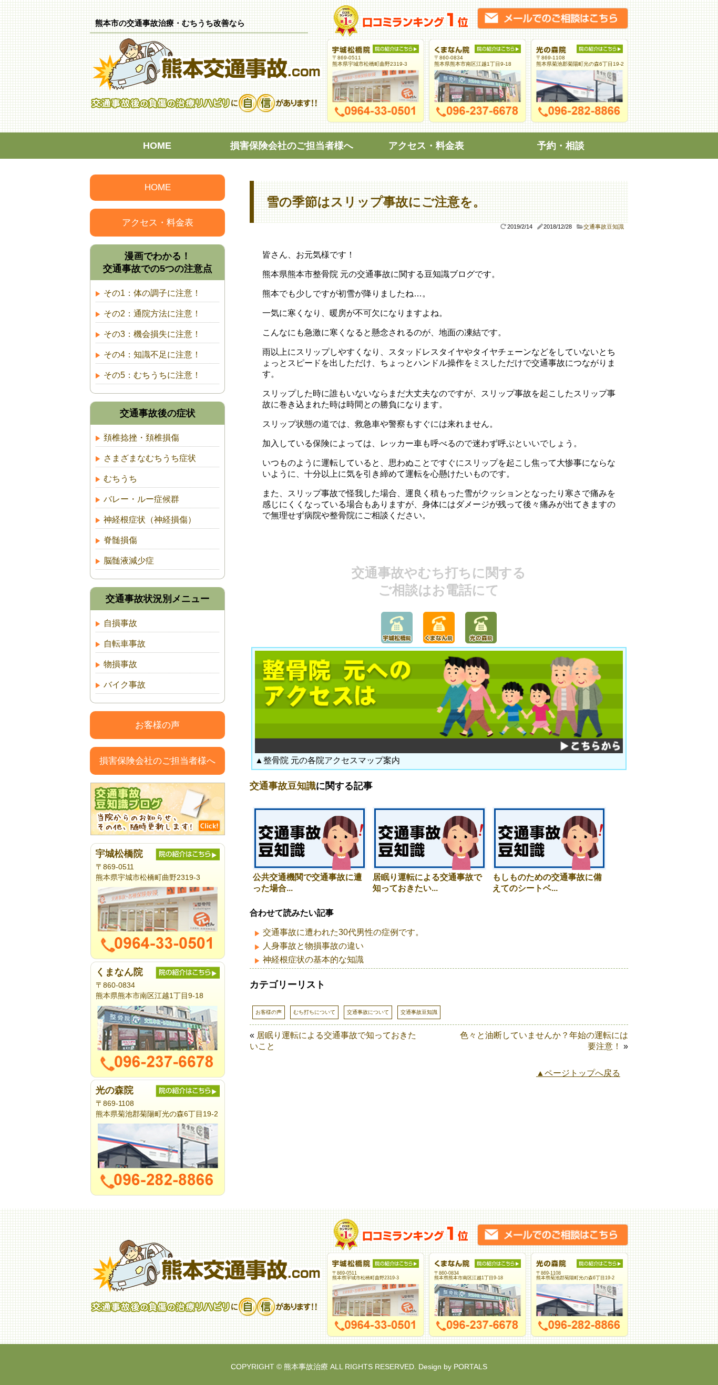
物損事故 (120, 664)
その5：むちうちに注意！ (152, 375)
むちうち (120, 478)
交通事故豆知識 (603, 226)
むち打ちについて (314, 1012)
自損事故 (120, 623)
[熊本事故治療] (208, 88)
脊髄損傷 (120, 540)
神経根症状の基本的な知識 (313, 959)
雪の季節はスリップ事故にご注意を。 (376, 201)
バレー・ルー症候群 (141, 499)
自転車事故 (125, 643)
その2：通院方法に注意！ (152, 313)
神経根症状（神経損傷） (150, 519)
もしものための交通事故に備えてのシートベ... (547, 882)
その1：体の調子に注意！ (152, 293)
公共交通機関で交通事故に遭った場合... (307, 882)
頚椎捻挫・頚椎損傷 (141, 437)
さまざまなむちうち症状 (150, 458)
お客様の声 (268, 1012)
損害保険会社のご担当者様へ (291, 145)
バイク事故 (125, 684)
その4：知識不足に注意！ (152, 354)
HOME (157, 145)
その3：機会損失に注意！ (152, 334)
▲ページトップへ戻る (578, 1073)
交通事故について (368, 1012)
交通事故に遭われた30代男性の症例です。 (343, 932)
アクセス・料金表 (426, 145)
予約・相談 (560, 145)
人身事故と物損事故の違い (313, 945)
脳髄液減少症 (129, 560)
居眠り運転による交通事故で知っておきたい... (427, 882)
